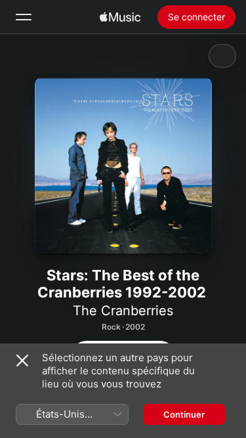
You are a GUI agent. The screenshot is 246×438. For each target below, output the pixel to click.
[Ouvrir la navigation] (23, 17)
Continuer (184, 414)
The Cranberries (123, 310)
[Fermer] (22, 360)
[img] (120, 17)
